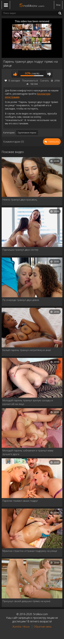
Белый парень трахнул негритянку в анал (26, 350)
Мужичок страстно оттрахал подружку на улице (29, 550)
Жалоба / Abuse (21, 626)
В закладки (14, 80)
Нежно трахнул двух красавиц (19, 199)
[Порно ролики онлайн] (32, 5)
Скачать (44, 80)
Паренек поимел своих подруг (20, 500)
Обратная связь (43, 626)
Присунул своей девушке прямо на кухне (26, 601)
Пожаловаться (30, 80)
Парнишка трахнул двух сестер (20, 249)
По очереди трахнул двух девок (20, 300)
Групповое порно (27, 132)
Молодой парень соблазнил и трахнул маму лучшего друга (27, 452)
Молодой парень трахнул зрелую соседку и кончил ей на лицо (27, 402)
